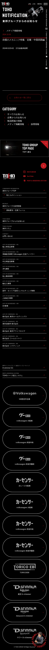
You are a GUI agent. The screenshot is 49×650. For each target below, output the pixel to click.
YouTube (46, 63)
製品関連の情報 (14, 121)
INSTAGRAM (31, 172)
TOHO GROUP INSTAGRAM (46, 17)
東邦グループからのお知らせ (13, 220)
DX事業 (10, 305)
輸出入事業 (10, 282)
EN (34, 4)
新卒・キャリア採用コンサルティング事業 (18, 290)
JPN (29, 4)
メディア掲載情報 (15, 124)
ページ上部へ (44, 166)
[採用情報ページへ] (39, 640)
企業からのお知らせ (16, 117)
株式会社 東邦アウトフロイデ (13, 330)
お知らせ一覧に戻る (22, 98)
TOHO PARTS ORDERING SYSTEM (46, 43)
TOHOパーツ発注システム (12, 374)
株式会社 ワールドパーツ (12, 337)
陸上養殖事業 (10, 275)
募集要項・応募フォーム (15, 210)
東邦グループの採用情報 (11, 205)
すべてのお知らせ (15, 114)
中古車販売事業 (10, 260)
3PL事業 (10, 268)
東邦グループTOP (10, 190)
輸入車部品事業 (10, 246)
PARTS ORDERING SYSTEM (37, 181)
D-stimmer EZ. (16, 367)
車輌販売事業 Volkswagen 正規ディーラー (18, 253)
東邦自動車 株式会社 (10, 323)
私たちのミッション (14, 195)
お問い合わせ (7, 235)
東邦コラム (7, 227)
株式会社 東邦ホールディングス (14, 315)
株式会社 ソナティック (11, 345)
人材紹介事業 (10, 297)
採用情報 (35, 124)
